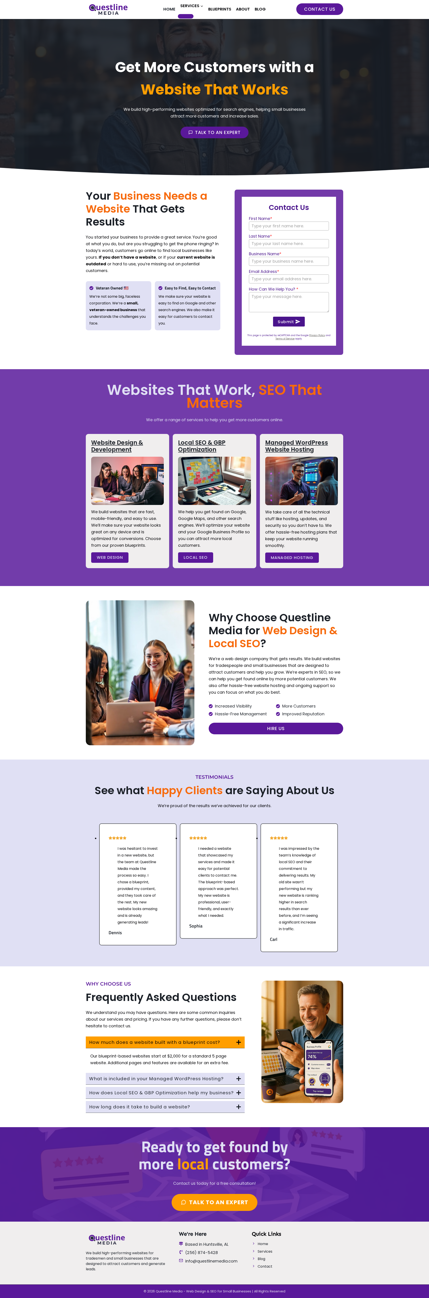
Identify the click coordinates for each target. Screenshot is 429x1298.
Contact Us (319, 9)
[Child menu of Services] (185, 16)
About (243, 9)
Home (169, 9)
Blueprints (219, 9)
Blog (260, 9)
